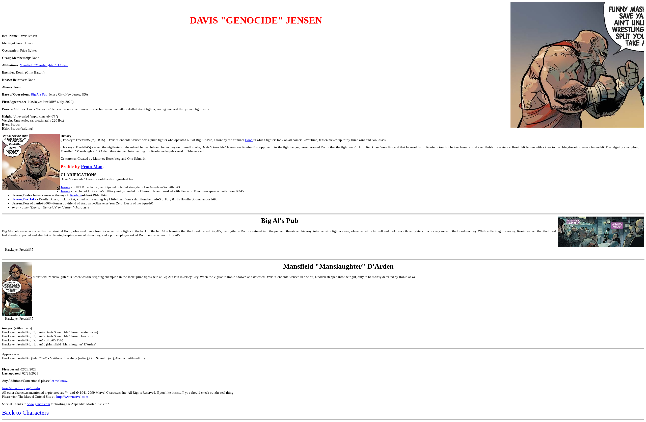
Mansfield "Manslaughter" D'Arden (44, 65)
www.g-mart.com (38, 404)
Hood (249, 140)
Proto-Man (91, 166)
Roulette (76, 195)
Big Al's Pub (39, 94)
